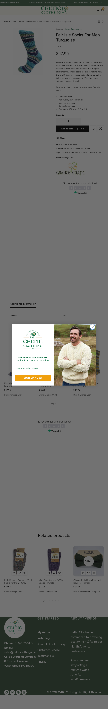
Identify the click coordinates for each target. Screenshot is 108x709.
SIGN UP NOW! (33, 377)
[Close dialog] (92, 327)
